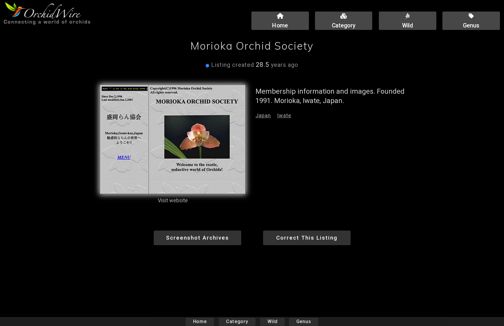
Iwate (284, 115)
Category (237, 321)
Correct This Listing (306, 237)
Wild (272, 321)
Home (200, 321)
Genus (303, 321)
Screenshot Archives (197, 237)
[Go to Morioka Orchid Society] (173, 139)
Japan (263, 115)
